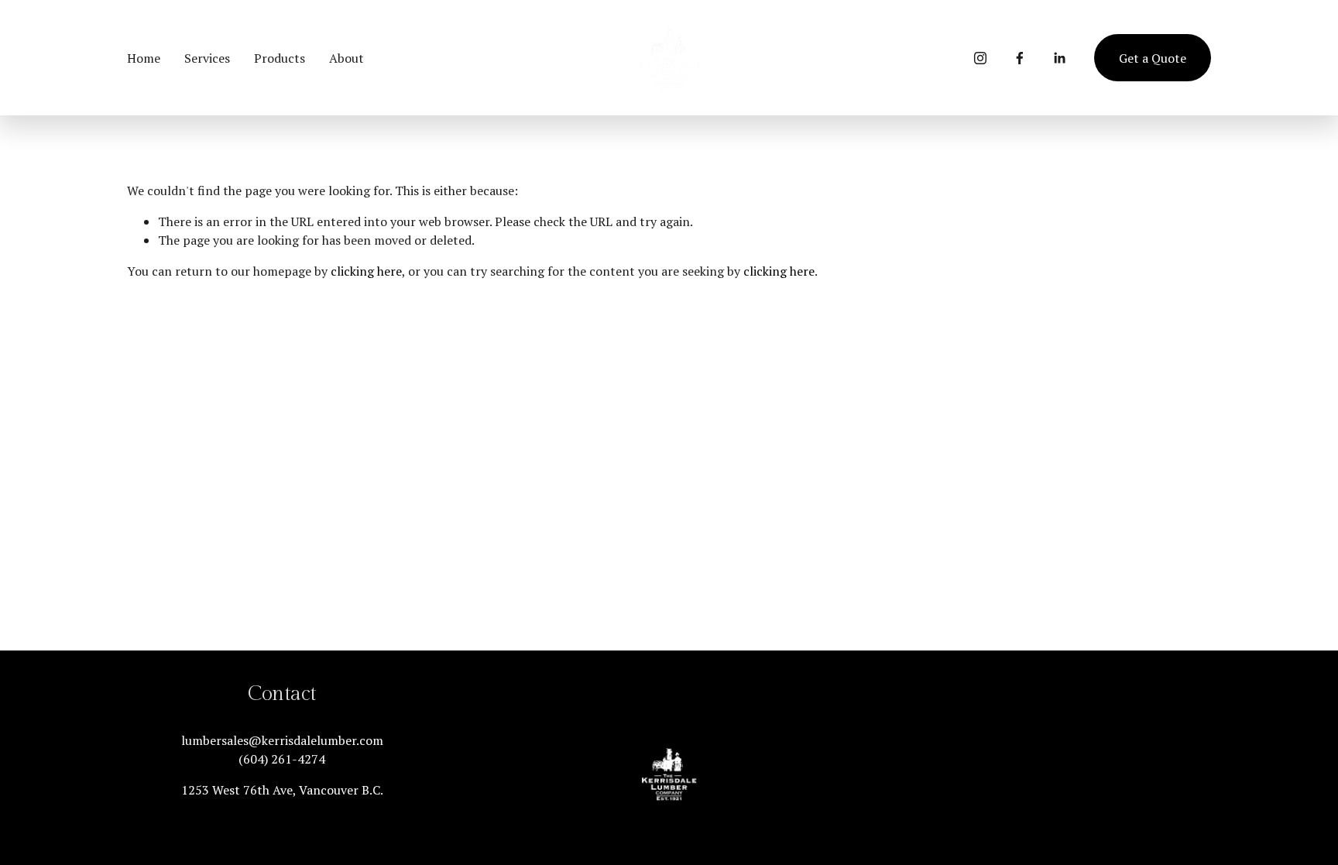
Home (143, 58)
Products (279, 58)
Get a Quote (1152, 58)
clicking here (366, 271)
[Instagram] (980, 58)
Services (207, 58)
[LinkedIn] (1059, 58)
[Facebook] (1020, 58)
